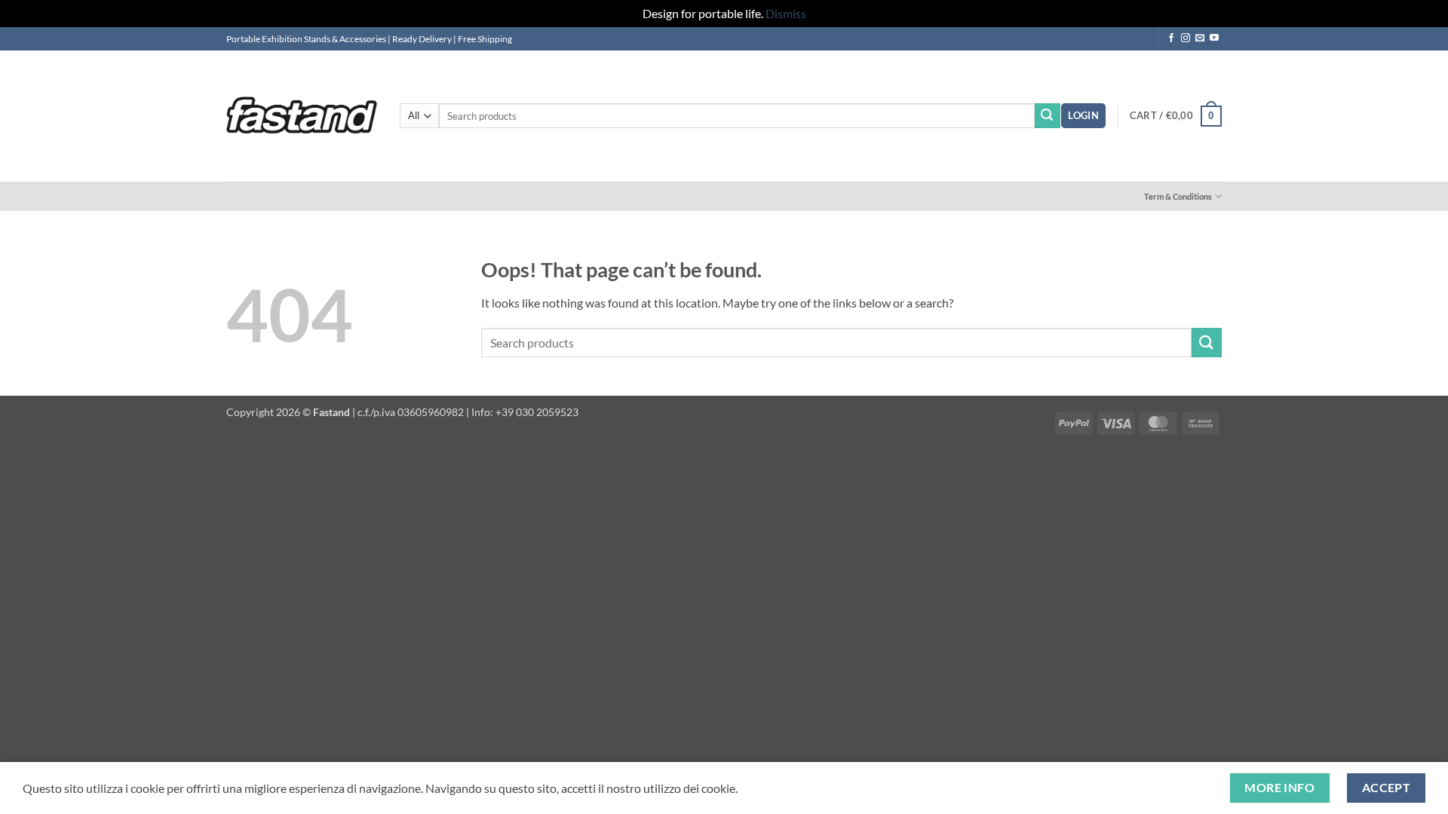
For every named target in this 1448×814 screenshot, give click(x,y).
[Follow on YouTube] (1214, 38)
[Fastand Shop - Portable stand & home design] (301, 115)
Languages (1111, 38)
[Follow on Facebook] (1171, 38)
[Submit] (1047, 116)
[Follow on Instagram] (1185, 38)
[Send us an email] (1199, 38)
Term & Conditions (1178, 196)
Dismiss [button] (785, 13)
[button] (1083, 115)
